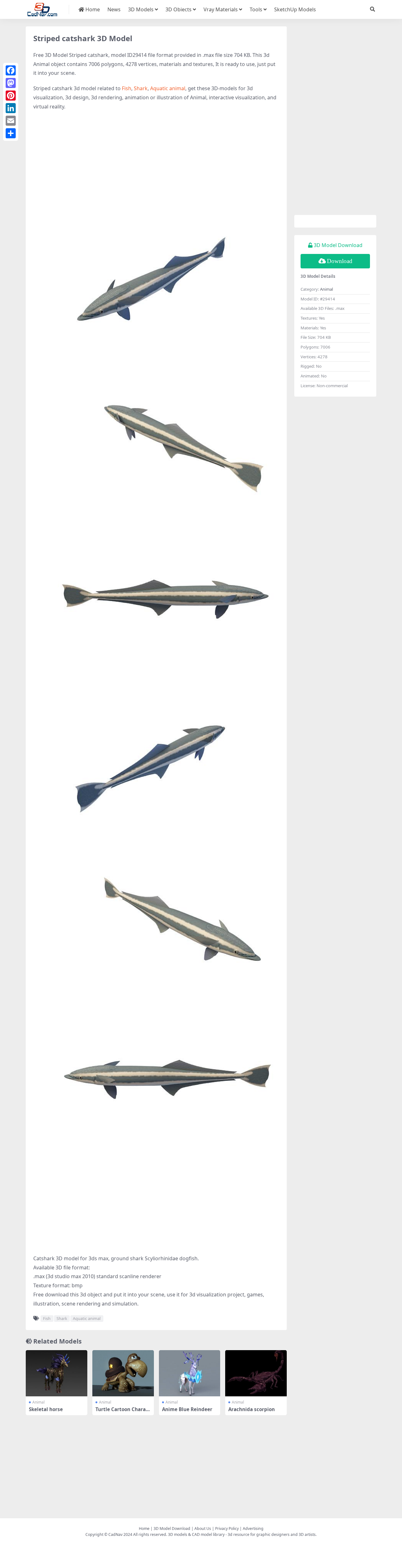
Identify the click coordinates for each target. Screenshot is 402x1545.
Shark (141, 88)
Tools (256, 9)
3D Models (141, 9)
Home (92, 9)
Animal (38, 1402)
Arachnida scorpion (251, 1409)
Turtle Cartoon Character (122, 1412)
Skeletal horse (46, 1409)
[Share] (10, 133)
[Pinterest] (10, 95)
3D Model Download (172, 1528)
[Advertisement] (156, 162)
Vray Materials (221, 9)
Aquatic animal (167, 88)
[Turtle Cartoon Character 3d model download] (123, 1373)
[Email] (10, 120)
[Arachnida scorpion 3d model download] (256, 1373)
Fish (126, 88)
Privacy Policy (227, 1528)
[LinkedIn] (10, 108)
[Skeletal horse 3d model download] (56, 1373)
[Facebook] (10, 70)
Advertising (253, 1528)
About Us (202, 1528)
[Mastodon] (10, 83)
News (114, 9)
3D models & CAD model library (196, 1534)
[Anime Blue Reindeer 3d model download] (189, 1373)
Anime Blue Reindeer (187, 1409)
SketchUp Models (295, 9)
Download (339, 261)
